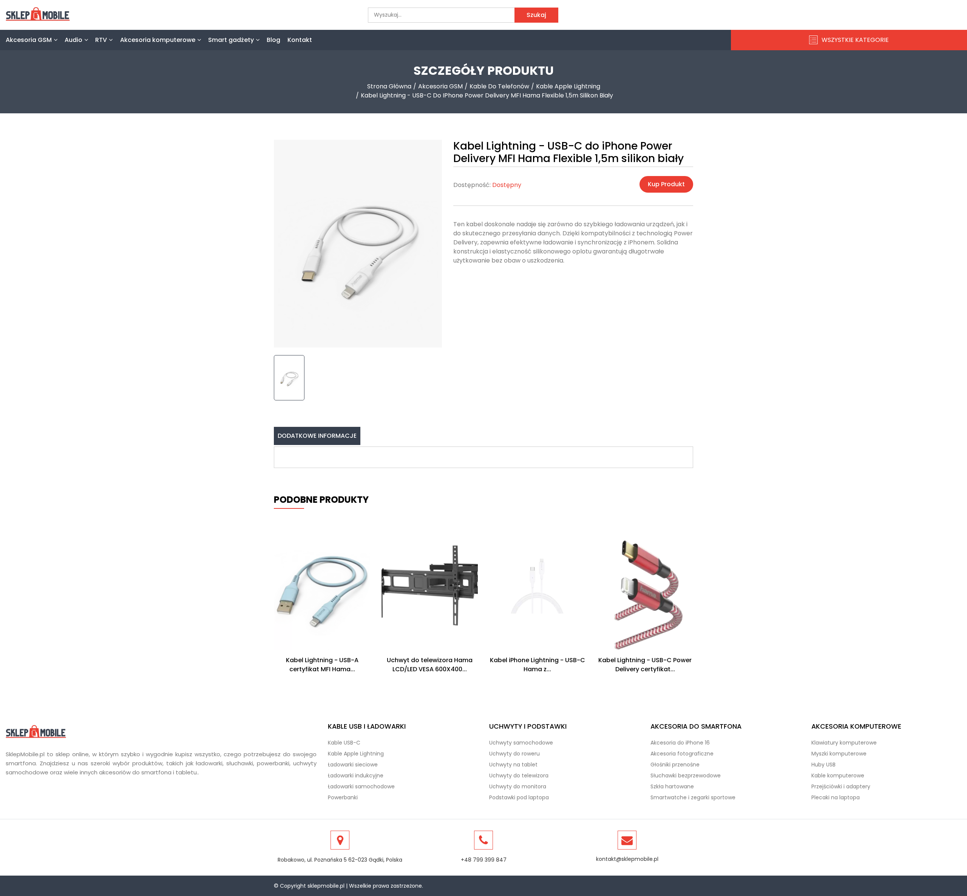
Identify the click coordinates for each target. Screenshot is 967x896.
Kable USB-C (344, 742)
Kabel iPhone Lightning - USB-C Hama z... (537, 665)
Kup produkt (666, 184)
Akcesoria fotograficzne (682, 753)
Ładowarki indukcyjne (355, 775)
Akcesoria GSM (29, 40)
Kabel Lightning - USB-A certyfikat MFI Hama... (322, 665)
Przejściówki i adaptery (840, 786)
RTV (101, 40)
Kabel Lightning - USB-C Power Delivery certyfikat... (645, 665)
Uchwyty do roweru (514, 753)
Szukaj (536, 15)
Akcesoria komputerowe (157, 40)
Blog (273, 40)
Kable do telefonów (499, 86)
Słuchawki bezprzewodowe (685, 775)
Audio (73, 40)
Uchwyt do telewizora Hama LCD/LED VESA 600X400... (430, 665)
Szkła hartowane (672, 786)
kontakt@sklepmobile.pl (627, 859)
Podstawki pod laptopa (519, 797)
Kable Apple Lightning (568, 86)
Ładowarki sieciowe (353, 764)
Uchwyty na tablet (513, 764)
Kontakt (299, 40)
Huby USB (823, 764)
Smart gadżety (231, 40)
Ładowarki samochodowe (361, 786)
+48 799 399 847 (484, 860)
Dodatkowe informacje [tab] (317, 435)
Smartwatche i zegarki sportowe (692, 797)
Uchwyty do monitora (517, 786)
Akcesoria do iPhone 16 (680, 742)
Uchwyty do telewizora (518, 775)
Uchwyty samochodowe (521, 742)
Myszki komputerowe (839, 753)
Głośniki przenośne (675, 764)
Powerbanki (343, 797)
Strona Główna (389, 86)
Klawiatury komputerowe (844, 742)
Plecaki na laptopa (835, 797)
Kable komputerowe (837, 775)
